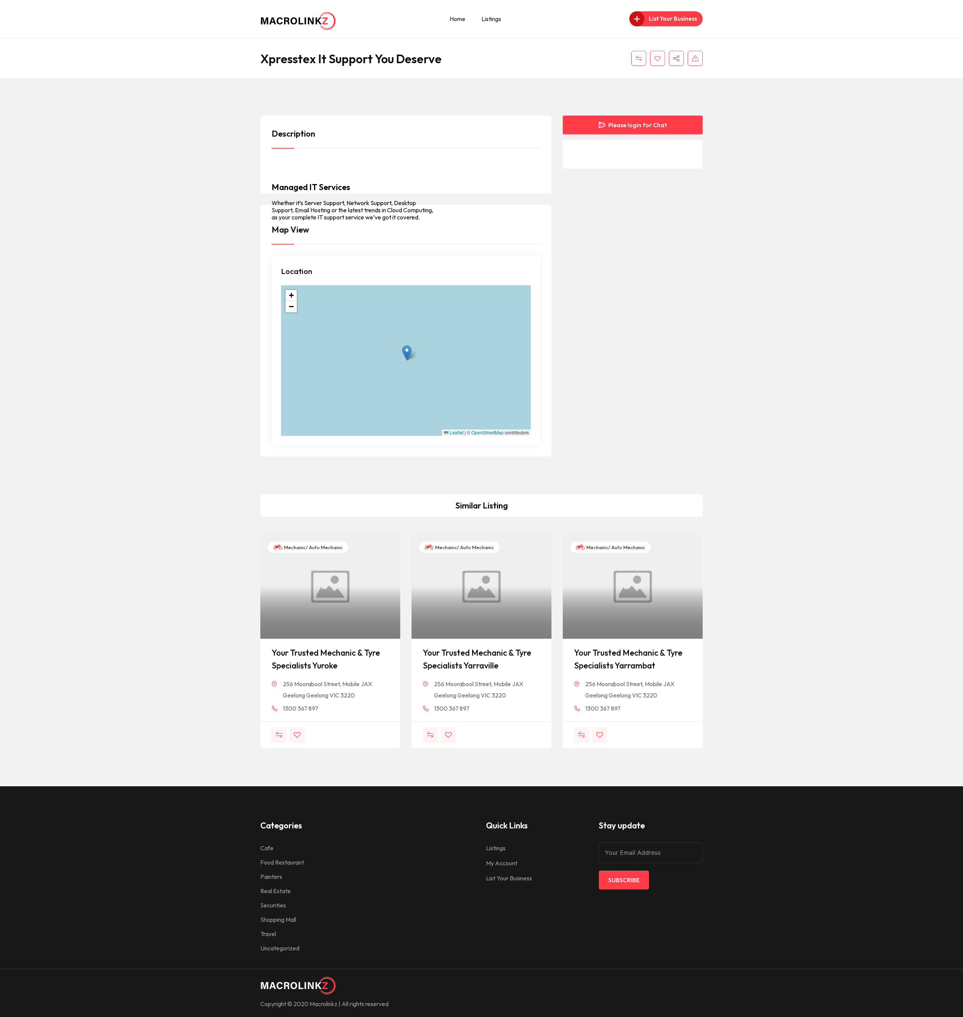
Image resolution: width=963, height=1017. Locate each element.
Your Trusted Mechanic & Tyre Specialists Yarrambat (628, 659)
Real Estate (275, 891)
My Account (501, 863)
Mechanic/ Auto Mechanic (313, 547)
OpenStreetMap (487, 432)
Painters (271, 876)
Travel (268, 934)
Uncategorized (279, 948)
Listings (491, 19)
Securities (273, 905)
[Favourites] (657, 58)
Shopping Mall (278, 919)
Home (457, 19)
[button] (407, 353)
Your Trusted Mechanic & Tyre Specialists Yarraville (477, 659)
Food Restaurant (282, 862)
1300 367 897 (300, 708)
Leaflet (455, 432)
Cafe (266, 848)
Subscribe (623, 880)
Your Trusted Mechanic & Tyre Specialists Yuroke (326, 659)
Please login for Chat (637, 125)
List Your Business (509, 878)
